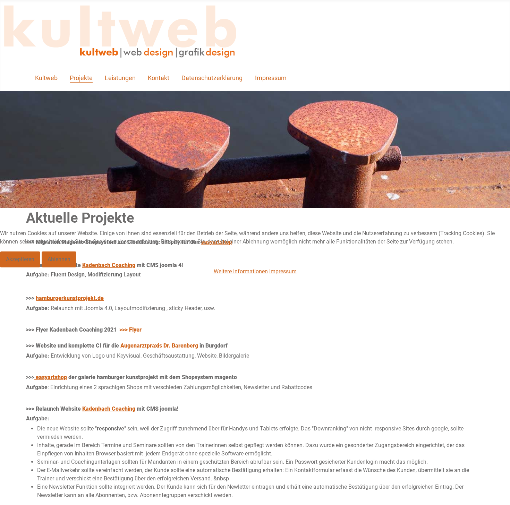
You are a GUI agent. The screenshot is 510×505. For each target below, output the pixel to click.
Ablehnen (59, 259)
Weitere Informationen (241, 271)
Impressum (283, 271)
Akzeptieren (20, 259)
